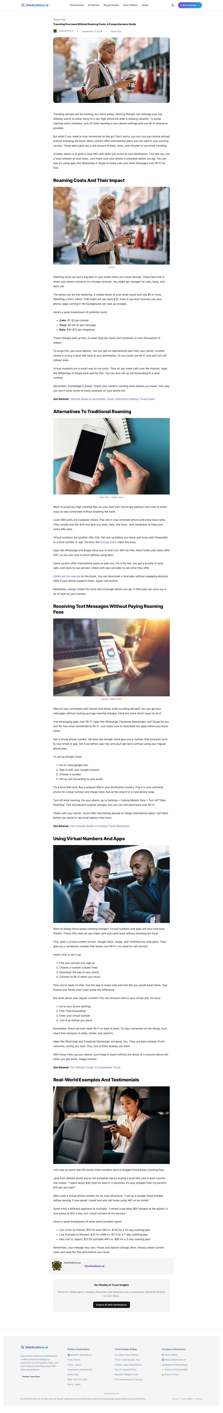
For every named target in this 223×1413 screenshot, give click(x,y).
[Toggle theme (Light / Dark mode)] (173, 5)
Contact (199, 1399)
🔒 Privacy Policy (170, 1374)
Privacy (175, 1399)
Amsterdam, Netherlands (80, 1369)
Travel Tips (59, 19)
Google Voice (108, 542)
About (145, 5)
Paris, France (74, 1359)
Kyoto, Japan (74, 1384)
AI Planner (94, 5)
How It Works (130, 5)
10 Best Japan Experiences (128, 1364)
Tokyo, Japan (74, 1364)
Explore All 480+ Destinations (111, 1304)
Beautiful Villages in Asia (126, 1374)
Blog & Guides (111, 5)
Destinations (77, 5)
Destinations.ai (94, 1266)
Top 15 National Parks (125, 1369)
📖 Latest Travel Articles (127, 1355)
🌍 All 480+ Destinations (80, 1355)
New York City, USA (77, 1379)
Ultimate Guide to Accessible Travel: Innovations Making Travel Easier (112, 399)
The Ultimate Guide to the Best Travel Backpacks (100, 826)
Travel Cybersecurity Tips (127, 1359)
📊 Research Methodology (175, 1364)
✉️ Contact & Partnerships (175, 1369)
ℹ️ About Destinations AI (174, 1359)
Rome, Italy (73, 1374)
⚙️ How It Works (170, 1355)
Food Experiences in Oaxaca (129, 1379)
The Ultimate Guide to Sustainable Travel (95, 1067)
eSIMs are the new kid (66, 576)
